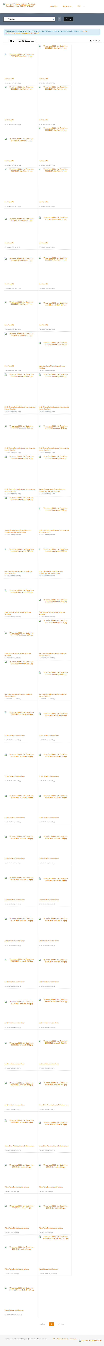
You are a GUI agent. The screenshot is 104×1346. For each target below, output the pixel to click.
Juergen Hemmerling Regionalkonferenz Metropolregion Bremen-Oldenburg (51, 572)
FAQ (78, 6)
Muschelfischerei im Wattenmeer (48, 1269)
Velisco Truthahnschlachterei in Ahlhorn (17, 1187)
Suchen (68, 19)
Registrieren (67, 6)
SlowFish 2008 (9, 79)
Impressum (73, 1339)
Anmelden (53, 6)
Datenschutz (64, 1339)
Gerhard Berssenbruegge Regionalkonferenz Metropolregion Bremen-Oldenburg (52, 490)
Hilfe (54, 1339)
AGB (57, 1339)
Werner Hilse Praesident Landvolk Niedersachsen (53, 1105)
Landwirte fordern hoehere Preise (15, 735)
